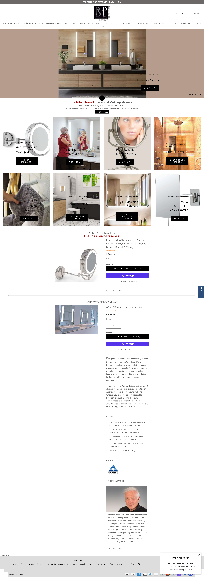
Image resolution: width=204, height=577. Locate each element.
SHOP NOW (125, 162)
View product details (115, 291)
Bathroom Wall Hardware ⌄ (75, 23)
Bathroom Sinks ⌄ (127, 23)
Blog (91, 564)
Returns (73, 564)
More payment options (127, 281)
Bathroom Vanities (95, 23)
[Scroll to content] (102, 98)
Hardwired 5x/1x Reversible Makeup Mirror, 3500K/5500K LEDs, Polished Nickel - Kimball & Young (126, 243)
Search (186, 14)
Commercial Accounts (119, 564)
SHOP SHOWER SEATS (77, 217)
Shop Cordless (84, 88)
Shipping (83, 564)
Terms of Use (137, 564)
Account (176, 14)
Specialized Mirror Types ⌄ (33, 23)
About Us (52, 564)
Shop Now (74, 162)
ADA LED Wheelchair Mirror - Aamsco (126, 307)
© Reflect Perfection (15, 575)
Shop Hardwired (57, 88)
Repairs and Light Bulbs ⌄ (191, 23)
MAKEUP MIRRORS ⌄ (11, 23)
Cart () (196, 14)
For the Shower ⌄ (143, 23)
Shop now (29, 218)
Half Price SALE (111, 23)
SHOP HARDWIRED (27, 161)
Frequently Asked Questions (33, 564)
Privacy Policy (101, 564)
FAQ (176, 23)
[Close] (199, 555)
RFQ (102, 27)
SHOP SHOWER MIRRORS (177, 161)
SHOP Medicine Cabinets (127, 216)
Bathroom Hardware (53, 23)
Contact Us (63, 564)
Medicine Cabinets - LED (162, 23)
